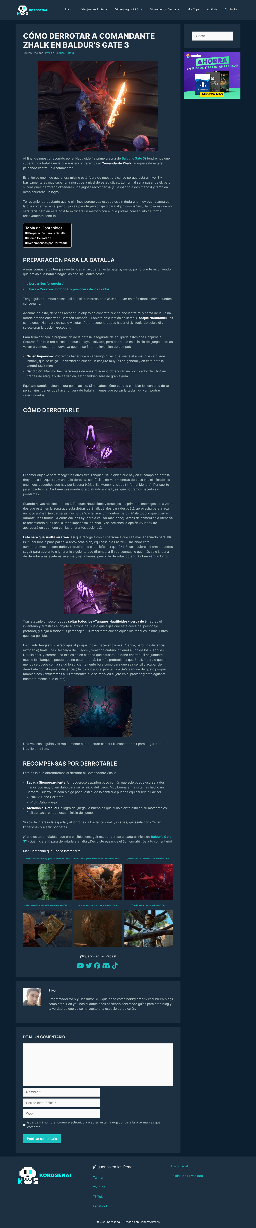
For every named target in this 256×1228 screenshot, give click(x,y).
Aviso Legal (179, 1166)
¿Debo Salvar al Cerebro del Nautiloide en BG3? (148, 859)
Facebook (100, 1206)
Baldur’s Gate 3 (133, 158)
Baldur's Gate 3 (64, 52)
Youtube (99, 1187)
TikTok (98, 1197)
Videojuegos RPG (126, 9)
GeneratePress (150, 1222)
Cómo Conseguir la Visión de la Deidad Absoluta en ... (98, 859)
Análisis (212, 9)
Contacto (231, 9)
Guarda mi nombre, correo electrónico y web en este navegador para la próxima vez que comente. (94, 1124)
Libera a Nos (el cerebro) (46, 283)
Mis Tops (193, 9)
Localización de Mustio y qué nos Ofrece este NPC (47, 859)
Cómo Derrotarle (39, 238)
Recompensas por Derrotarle (48, 243)
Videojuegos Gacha (163, 9)
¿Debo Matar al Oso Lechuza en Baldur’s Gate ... (98, 905)
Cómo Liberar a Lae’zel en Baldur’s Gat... (149, 905)
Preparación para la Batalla (46, 233)
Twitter (98, 1177)
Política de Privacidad (187, 1176)
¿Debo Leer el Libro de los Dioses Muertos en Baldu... (47, 905)
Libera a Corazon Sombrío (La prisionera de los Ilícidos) (69, 289)
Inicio (68, 9)
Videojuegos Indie (92, 9)
